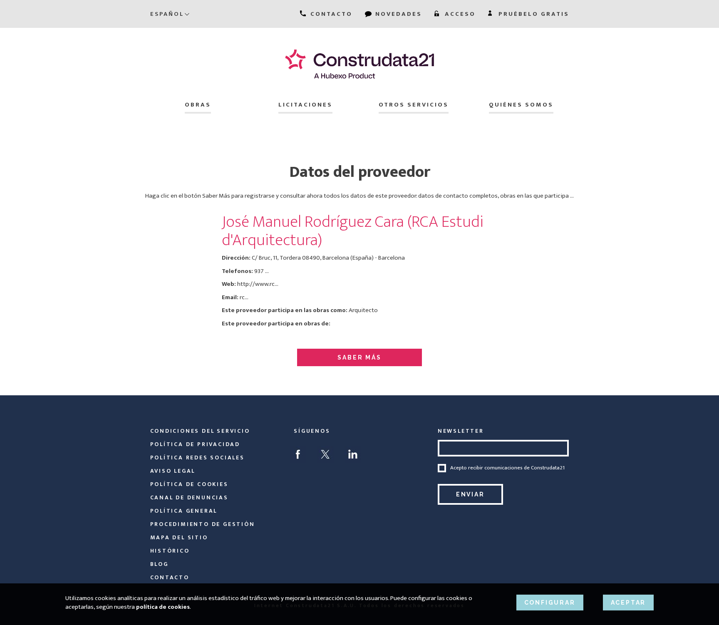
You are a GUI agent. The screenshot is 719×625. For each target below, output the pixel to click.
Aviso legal (173, 471)
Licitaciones (305, 104)
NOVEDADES (397, 14)
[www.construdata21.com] (359, 64)
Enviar (470, 494)
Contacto (169, 577)
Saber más (359, 357)
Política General (184, 511)
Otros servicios (414, 104)
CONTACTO (330, 14)
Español (167, 14)
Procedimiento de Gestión (202, 524)
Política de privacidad (195, 444)
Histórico (170, 551)
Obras (198, 104)
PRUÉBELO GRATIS (532, 14)
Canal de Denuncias (189, 497)
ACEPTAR (628, 602)
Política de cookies (189, 484)
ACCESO (459, 14)
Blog (159, 564)
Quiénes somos (521, 104)
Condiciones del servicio (200, 431)
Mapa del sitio (179, 537)
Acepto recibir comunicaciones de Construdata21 (507, 468)
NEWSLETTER (461, 431)
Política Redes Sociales (197, 457)
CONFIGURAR (549, 602)
